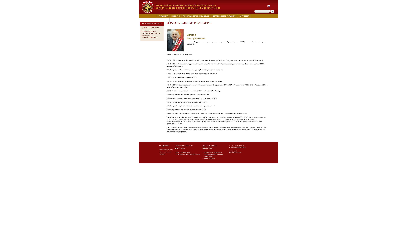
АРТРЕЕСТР (244, 16)
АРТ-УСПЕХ (163, 20)
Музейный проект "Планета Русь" (213, 152)
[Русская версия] (269, 7)
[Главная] (181, 13)
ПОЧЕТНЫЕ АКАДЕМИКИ (183, 152)
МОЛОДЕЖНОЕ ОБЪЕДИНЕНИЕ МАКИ (150, 36)
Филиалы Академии (165, 152)
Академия (163, 16)
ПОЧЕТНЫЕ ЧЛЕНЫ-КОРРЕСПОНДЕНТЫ (188, 154)
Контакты (175, 20)
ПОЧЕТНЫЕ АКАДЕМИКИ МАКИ (150, 28)
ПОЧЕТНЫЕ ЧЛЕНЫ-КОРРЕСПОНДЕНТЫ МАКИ (151, 32)
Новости (175, 16)
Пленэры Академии (209, 158)
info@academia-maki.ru (239, 147)
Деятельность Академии (224, 16)
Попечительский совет (166, 149)
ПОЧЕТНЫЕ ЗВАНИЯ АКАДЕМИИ (196, 16)
